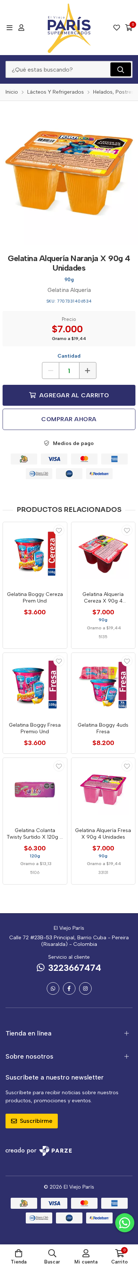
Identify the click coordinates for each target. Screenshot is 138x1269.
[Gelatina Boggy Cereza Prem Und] (35, 554)
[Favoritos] (116, 27)
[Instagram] (85, 988)
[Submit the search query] (120, 69)
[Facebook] (69, 988)
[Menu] (9, 27)
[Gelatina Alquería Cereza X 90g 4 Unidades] (103, 554)
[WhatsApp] (53, 988)
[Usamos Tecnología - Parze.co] (39, 1151)
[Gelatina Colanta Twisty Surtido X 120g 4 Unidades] (35, 790)
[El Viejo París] (69, 27)
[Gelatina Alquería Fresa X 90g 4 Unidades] (103, 790)
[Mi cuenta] (21, 27)
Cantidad (69, 356)
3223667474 (74, 967)
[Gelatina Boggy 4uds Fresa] (103, 685)
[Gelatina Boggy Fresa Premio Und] (35, 685)
